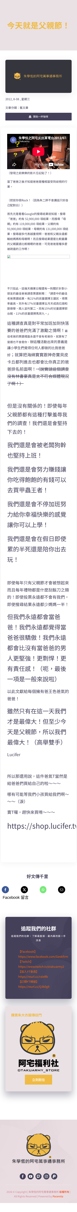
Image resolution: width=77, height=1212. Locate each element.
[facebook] (23, 1176)
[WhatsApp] (43, 889)
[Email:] (61, 889)
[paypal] (54, 1176)
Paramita (58, 1196)
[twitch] (38, 1176)
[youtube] (31, 1176)
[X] (24, 889)
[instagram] (46, 1176)
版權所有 (64, 1192)
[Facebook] (5, 889)
